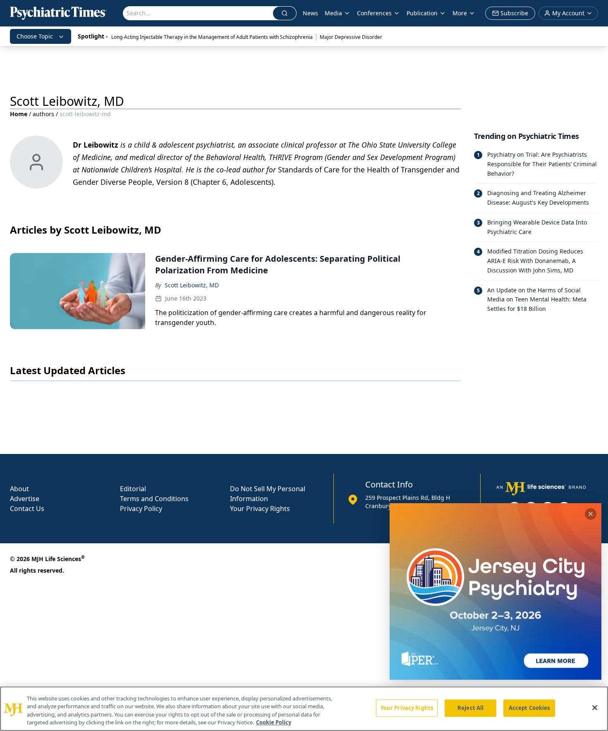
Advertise (24, 498)
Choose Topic (35, 36)
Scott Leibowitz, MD (192, 285)
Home (18, 114)
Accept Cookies (529, 708)
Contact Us (27, 508)
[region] (304, 708)
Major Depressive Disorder (351, 37)
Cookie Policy (273, 722)
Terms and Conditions (154, 498)
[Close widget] (590, 514)
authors (43, 114)
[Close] (595, 707)
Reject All (470, 708)
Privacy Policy (141, 508)
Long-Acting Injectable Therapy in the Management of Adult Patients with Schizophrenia (212, 37)
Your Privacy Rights (260, 508)
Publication (422, 13)
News (310, 13)
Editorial (133, 488)
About (19, 488)
